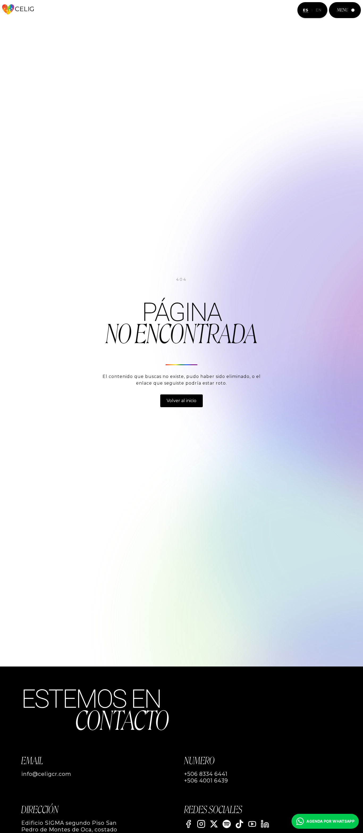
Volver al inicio (181, 400)
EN (319, 10)
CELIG (24, 9)
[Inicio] (8, 9)
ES (305, 10)
